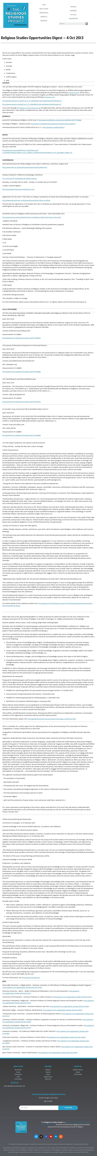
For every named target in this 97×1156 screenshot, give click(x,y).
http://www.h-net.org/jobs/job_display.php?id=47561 (72, 997)
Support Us (43, 17)
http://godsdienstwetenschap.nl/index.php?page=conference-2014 (51, 719)
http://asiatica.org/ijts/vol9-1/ (54, 127)
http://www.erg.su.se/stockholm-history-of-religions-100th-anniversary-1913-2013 (31, 217)
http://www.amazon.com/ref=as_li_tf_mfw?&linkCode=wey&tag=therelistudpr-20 (31, 104)
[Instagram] (41, 1137)
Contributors (73, 19)
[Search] (87, 23)
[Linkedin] (56, 1137)
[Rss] (61, 1137)
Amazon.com (49, 97)
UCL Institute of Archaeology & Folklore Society (19, 178)
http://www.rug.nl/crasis (31, 977)
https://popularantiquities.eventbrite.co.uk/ (18, 189)
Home (44, 5)
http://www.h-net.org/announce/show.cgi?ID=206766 (21, 402)
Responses (73, 11)
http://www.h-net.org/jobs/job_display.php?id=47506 (22, 987)
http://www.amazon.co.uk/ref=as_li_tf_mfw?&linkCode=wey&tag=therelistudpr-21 (32, 101)
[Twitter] (36, 1137)
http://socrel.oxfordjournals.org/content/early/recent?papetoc (53, 124)
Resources (44, 21)
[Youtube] (51, 1137)
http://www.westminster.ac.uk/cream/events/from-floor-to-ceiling (26, 200)
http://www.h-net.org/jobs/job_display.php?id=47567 (62, 1010)
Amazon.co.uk (74, 92)
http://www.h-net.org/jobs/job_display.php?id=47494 (66, 1037)
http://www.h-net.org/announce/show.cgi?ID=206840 (21, 372)
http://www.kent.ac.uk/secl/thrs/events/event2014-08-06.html (24, 167)
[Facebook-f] (46, 1137)
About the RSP (44, 9)
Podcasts (73, 7)
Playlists (73, 15)
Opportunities (43, 13)
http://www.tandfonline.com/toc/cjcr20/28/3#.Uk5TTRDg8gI (59, 120)
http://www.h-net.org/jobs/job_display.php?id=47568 (58, 1052)
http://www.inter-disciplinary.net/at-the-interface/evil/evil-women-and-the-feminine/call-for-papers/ (47, 604)
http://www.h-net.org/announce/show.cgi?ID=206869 (21, 435)
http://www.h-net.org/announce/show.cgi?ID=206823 (21, 338)
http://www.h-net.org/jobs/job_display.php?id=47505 (69, 1006)
